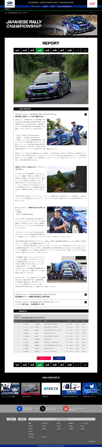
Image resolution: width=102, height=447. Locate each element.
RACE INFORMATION (12, 12)
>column (30, 437)
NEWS (22, 419)
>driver (30, 431)
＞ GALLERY (59, 358)
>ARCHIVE (92, 441)
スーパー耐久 (84, 423)
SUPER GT (45, 423)
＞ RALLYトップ (44, 358)
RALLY (20, 12)
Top (5, 12)
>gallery (30, 428)
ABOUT (11, 419)
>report (30, 426)
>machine (31, 434)
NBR (29, 423)
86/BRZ (71, 423)
